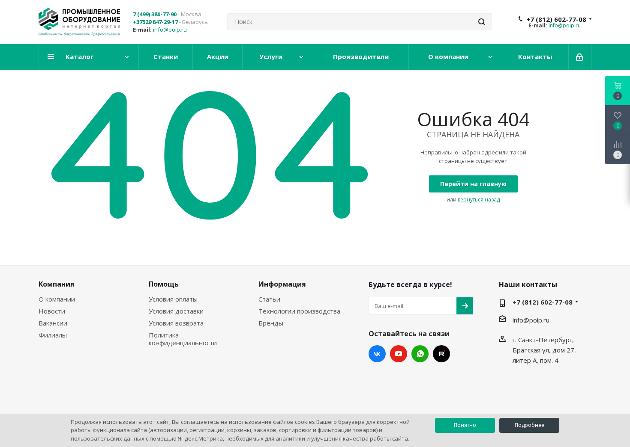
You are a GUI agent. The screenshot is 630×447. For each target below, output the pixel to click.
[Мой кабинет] (580, 57)
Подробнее (529, 425)
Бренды (270, 323)
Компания (57, 284)
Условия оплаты (173, 299)
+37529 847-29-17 (155, 22)
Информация (282, 284)
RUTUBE (441, 353)
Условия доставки (176, 311)
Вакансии (53, 323)
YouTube (398, 353)
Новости (52, 311)
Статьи (269, 299)
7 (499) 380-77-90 (155, 14)
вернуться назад (479, 199)
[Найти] (481, 21)
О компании (57, 299)
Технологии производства (299, 311)
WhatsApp (420, 353)
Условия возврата (176, 323)
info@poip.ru (170, 29)
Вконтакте (377, 353)
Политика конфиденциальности (183, 339)
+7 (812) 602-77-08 (556, 19)
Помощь (164, 284)
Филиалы (53, 335)
